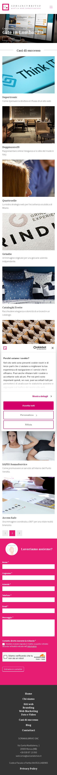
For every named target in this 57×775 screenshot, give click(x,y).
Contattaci (28, 730)
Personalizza (26, 415)
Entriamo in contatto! (13, 669)
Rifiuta (28, 424)
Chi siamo (28, 698)
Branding (28, 707)
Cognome (7, 573)
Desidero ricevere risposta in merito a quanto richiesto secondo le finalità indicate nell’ (25, 645)
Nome (5, 562)
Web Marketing (28, 711)
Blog (28, 725)
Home (28, 693)
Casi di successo (28, 719)
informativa (32, 646)
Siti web (28, 704)
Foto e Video (28, 714)
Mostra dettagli (40, 396)
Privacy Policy (28, 768)
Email (5, 606)
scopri (11, 38)
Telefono (6, 595)
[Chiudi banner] (53, 348)
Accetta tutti (28, 405)
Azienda (6, 584)
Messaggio (7, 617)
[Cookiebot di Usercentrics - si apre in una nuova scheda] (34, 348)
